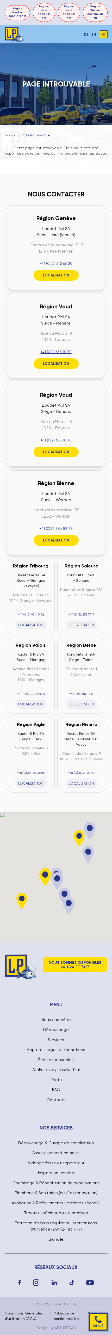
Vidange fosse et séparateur (56, 1163)
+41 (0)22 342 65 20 (56, 263)
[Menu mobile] (104, 34)
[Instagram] (36, 1282)
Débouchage (56, 1029)
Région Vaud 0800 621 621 (44, 12)
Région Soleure (81, 566)
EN (93, 34)
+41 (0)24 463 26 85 (31, 773)
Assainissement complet (56, 1153)
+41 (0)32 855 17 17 (81, 614)
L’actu (56, 1080)
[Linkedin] (54, 1283)
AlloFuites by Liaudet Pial (56, 1069)
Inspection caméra (56, 1173)
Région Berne (81, 645)
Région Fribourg (30, 566)
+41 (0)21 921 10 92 (31, 614)
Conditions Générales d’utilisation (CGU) (24, 1316)
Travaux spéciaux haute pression (56, 1213)
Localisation (56, 275)
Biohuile (56, 1239)
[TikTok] (71, 1283)
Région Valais (31, 645)
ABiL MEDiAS (65, 1328)
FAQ (56, 1089)
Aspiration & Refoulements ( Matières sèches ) (56, 1203)
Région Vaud (56, 306)
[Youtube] (90, 1283)
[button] (88, 854)
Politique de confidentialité (66, 1316)
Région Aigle (31, 724)
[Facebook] (19, 1283)
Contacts (56, 1100)
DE (86, 34)
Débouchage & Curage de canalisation (56, 1143)
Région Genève (56, 218)
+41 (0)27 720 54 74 (31, 694)
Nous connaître (56, 1019)
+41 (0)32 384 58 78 (56, 528)
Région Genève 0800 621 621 (17, 12)
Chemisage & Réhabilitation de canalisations (56, 1183)
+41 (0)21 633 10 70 (56, 352)
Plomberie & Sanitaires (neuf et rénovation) (56, 1193)
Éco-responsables (56, 1060)
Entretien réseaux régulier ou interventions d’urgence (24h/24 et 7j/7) (56, 1226)
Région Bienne (56, 483)
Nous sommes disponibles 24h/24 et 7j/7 (75, 964)
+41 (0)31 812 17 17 (81, 694)
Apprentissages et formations (56, 1049)
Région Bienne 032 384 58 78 (95, 12)
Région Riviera (81, 724)
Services (56, 1039)
